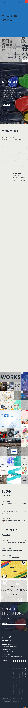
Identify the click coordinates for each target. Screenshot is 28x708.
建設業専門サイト (19, 681)
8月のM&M (24, 60)
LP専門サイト (16, 678)
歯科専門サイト (22, 681)
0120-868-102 (7, 640)
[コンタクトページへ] (26, 1)
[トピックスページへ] (20, 60)
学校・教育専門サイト (13, 682)
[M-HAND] (14, 637)
